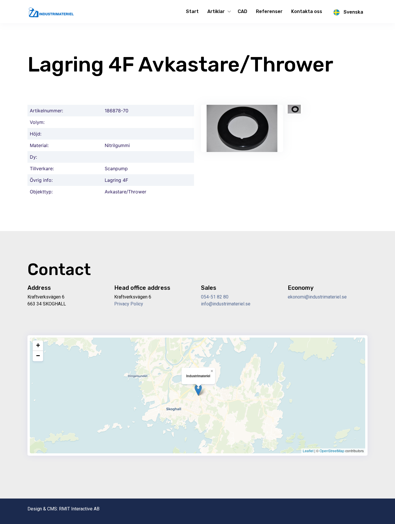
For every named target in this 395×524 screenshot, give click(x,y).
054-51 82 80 (214, 297)
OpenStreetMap (332, 450)
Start (192, 11)
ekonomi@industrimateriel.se (317, 297)
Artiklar (216, 11)
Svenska (352, 12)
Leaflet (308, 450)
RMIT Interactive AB (79, 509)
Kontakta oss (306, 11)
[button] (198, 390)
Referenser (269, 11)
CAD (242, 11)
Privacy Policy (128, 304)
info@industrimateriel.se (225, 304)
